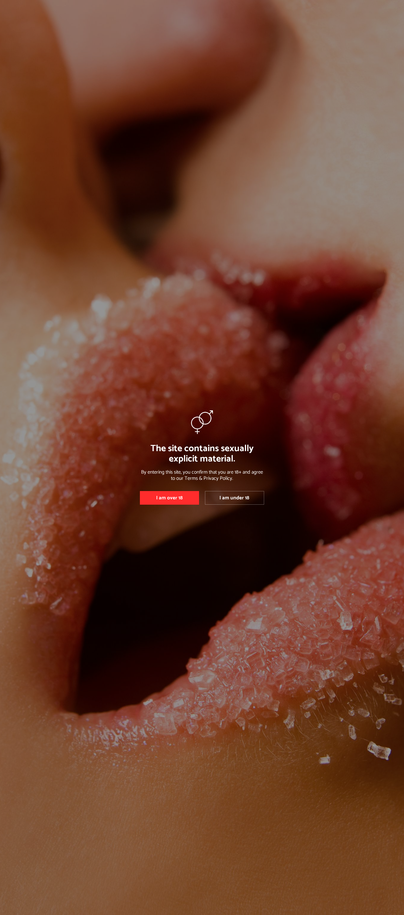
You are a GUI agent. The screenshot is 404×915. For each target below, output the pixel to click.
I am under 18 (234, 498)
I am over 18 (169, 498)
